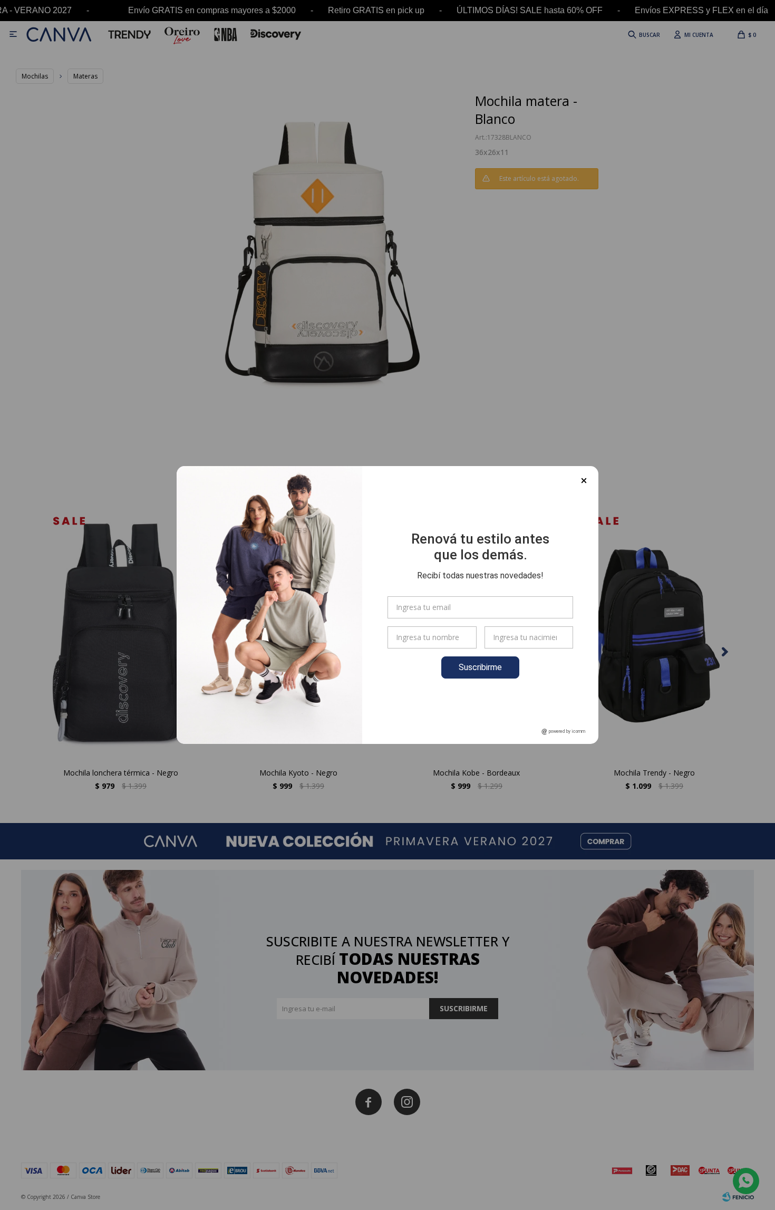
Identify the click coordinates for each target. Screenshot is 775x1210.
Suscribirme (480, 667)
